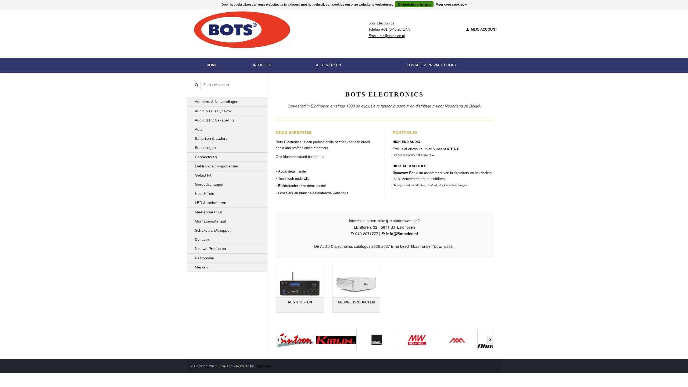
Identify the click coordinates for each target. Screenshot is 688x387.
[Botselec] (279, 29)
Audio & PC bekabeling (214, 120)
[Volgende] (490, 340)
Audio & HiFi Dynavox (213, 111)
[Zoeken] (197, 85)
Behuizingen (205, 147)
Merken (201, 267)
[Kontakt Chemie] (350, 340)
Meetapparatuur (208, 212)
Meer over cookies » (451, 4)
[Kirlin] (310, 340)
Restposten (204, 258)
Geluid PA (203, 175)
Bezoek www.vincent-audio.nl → (414, 155)
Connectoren (206, 157)
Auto (199, 129)
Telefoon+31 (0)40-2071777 (389, 29)
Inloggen (262, 65)
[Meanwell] (391, 340)
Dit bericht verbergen (414, 4)
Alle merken (328, 65)
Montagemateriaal (210, 221)
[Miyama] (431, 340)
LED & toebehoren (210, 202)
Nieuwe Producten (210, 248)
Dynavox (202, 239)
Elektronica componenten (216, 166)
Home (212, 65)
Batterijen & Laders (211, 138)
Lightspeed (263, 366)
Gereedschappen (209, 184)
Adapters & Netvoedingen (216, 101)
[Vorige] (278, 340)
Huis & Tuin (204, 193)
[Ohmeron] (471, 340)
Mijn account (483, 29)
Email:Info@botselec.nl (386, 36)
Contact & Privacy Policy (432, 65)
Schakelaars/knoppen (213, 230)
